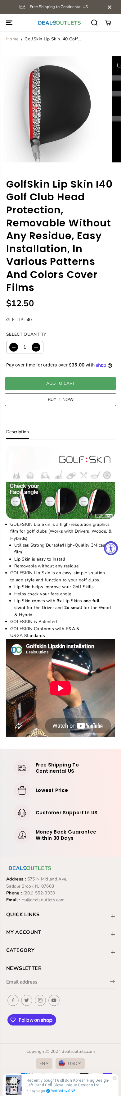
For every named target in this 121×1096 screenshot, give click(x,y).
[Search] (94, 23)
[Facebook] (13, 1000)
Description (17, 432)
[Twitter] (27, 1000)
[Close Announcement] (109, 7)
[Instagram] (40, 1000)
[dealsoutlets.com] (59, 23)
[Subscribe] (112, 982)
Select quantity (26, 334)
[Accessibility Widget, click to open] (111, 548)
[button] (10, 22)
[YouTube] (54, 1000)
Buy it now (61, 399)
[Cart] (108, 23)
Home (12, 39)
